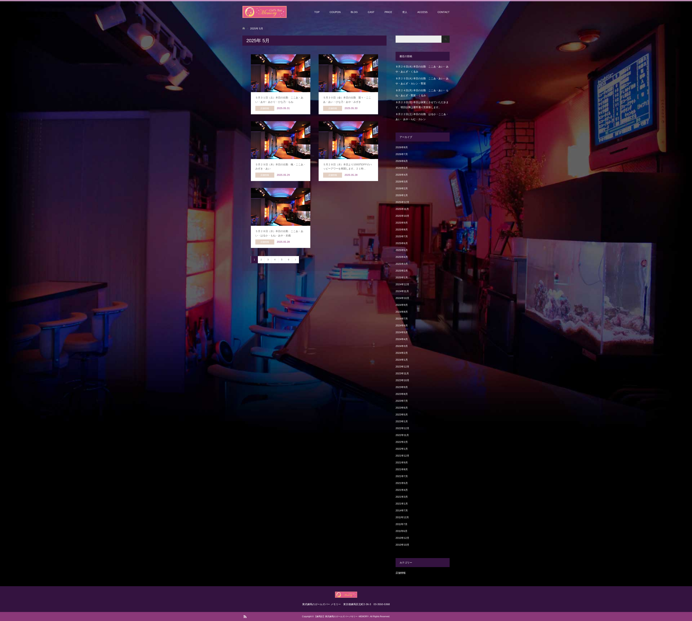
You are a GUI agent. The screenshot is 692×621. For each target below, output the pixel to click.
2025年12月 (402, 202)
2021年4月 (402, 489)
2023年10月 (402, 380)
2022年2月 (402, 442)
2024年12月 (402, 284)
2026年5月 (402, 167)
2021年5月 (402, 483)
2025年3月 (402, 263)
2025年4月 (402, 257)
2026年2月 (402, 188)
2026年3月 (402, 181)
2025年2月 (402, 270)
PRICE (388, 12)
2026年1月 (402, 195)
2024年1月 (402, 359)
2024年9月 (402, 304)
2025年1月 (402, 277)
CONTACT (444, 12)
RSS (245, 616)
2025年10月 (402, 215)
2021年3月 (402, 496)
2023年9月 (402, 387)
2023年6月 (402, 407)
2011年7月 (401, 524)
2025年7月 (402, 236)
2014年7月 (402, 510)
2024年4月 (402, 339)
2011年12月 (402, 517)
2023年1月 (402, 421)
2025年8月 (402, 229)
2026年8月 (402, 147)
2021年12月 (402, 455)
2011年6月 (401, 531)
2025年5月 (402, 250)
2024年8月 (402, 311)
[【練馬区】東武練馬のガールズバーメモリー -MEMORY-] (264, 12)
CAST (371, 12)
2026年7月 (402, 154)
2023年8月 (402, 394)
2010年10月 (402, 544)
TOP (317, 12)
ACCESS (422, 12)
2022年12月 (402, 428)
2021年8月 (402, 469)
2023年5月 (402, 414)
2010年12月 (402, 537)
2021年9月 (402, 462)
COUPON (335, 12)
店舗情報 (401, 572)
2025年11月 (402, 209)
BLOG (354, 12)
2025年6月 (402, 243)
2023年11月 (402, 373)
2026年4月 (402, 174)
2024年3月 (402, 346)
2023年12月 (402, 366)
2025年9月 (402, 222)
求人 (404, 12)
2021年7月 (402, 476)
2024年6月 (402, 325)
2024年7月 (402, 318)
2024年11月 (402, 291)
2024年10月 (402, 298)
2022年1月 (402, 448)
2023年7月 (402, 400)
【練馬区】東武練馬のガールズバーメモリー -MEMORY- (341, 616)
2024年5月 (402, 332)
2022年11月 (402, 435)
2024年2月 (402, 352)
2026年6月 (402, 161)
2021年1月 (402, 503)
